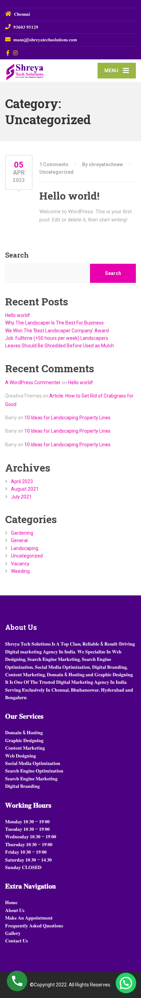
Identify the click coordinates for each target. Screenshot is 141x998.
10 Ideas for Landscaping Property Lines (67, 417)
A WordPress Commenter (33, 382)
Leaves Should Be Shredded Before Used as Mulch (59, 345)
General (19, 540)
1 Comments (53, 164)
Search (17, 254)
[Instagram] (15, 53)
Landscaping (24, 548)
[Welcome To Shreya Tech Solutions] (37, 70)
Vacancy (20, 563)
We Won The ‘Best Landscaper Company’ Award (57, 330)
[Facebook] (8, 53)
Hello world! (69, 195)
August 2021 (25, 489)
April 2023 (22, 481)
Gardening (22, 533)
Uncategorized (56, 172)
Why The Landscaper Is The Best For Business (54, 323)
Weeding (20, 571)
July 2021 (21, 497)
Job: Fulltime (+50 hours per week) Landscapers (56, 338)
